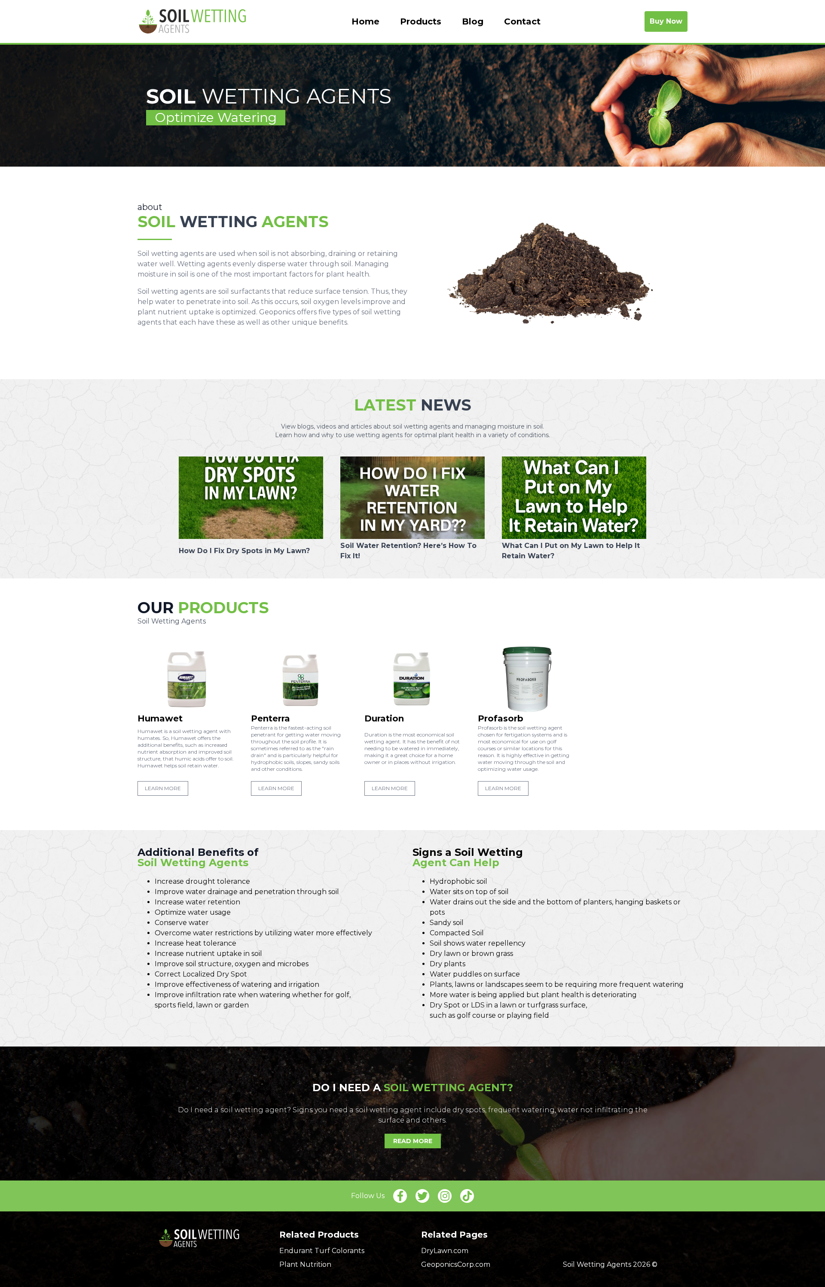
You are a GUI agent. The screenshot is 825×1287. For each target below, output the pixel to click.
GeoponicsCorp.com (455, 1264)
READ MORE (412, 1141)
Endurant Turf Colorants (321, 1251)
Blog (472, 21)
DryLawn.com (444, 1251)
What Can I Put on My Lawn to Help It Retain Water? (571, 551)
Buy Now (666, 21)
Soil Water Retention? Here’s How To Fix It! (408, 551)
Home (365, 21)
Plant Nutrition (305, 1264)
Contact (522, 21)
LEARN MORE (163, 788)
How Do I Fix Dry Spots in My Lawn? (244, 551)
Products (420, 21)
